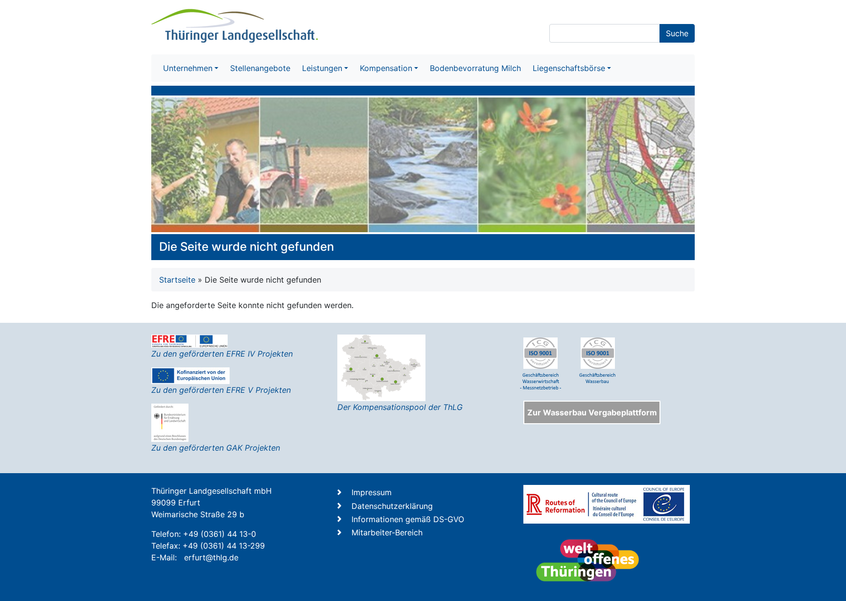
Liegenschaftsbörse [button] (569, 68)
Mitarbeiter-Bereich (387, 532)
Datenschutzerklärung (392, 506)
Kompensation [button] (386, 68)
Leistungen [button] (322, 68)
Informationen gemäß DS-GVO (408, 519)
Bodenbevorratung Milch (475, 68)
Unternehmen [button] (187, 68)
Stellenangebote (260, 68)
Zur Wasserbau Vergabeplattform (592, 412)
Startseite (177, 280)
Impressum (372, 492)
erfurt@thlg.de (211, 557)
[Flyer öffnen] (381, 367)
